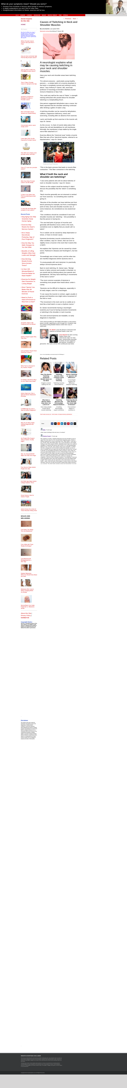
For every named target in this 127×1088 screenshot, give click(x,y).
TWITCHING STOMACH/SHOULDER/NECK (62, 414)
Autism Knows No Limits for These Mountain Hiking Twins (29, 509)
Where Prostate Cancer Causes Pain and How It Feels (27, 42)
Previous (68, 18)
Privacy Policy (26, 615)
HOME (23, 24)
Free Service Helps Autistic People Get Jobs (28, 468)
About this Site (26, 613)
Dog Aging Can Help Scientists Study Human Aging (29, 219)
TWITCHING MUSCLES (45, 414)
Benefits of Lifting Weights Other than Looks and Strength (28, 253)
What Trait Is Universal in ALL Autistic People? (28, 366)
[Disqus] (59, 445)
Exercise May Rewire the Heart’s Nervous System (28, 227)
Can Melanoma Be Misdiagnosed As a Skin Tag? (26, 560)
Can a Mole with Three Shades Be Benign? (27, 545)
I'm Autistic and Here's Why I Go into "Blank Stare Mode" (29, 380)
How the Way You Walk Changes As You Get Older (28, 245)
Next (74, 18)
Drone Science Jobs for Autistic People (27, 496)
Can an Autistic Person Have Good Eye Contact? (29, 351)
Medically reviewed (45, 31)
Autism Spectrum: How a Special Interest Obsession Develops (28, 395)
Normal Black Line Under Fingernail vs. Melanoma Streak (28, 607)
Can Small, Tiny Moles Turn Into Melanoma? (27, 530)
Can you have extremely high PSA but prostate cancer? (29, 56)
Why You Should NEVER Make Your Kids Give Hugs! (28, 454)
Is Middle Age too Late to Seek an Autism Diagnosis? (28, 409)
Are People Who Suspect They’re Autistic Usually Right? (28, 440)
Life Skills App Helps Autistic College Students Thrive (29, 482)
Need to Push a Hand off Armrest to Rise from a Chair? (28, 300)
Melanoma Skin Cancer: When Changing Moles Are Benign (27, 590)
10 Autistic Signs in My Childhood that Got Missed (28, 323)
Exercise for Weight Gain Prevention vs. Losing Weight (29, 281)
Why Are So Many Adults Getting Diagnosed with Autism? (28, 424)
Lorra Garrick (63, 334)
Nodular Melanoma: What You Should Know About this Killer (29, 575)
